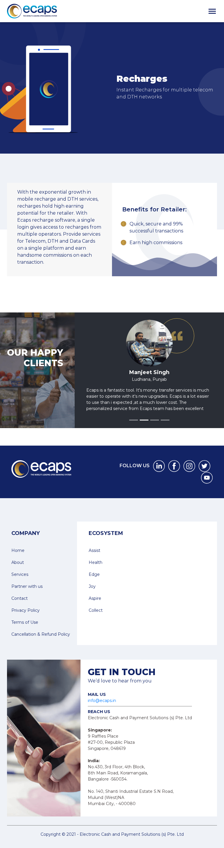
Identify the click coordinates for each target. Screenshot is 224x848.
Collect (96, 616)
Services (19, 580)
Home (17, 556)
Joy (92, 592)
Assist (94, 556)
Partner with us (27, 592)
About (17, 568)
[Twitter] (204, 472)
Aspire (95, 604)
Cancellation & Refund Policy (40, 640)
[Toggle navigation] (212, 11)
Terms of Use (24, 628)
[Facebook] (174, 472)
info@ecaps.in (102, 706)
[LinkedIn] (159, 472)
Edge (94, 580)
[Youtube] (207, 483)
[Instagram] (189, 472)
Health (95, 568)
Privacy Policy (25, 616)
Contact (19, 604)
